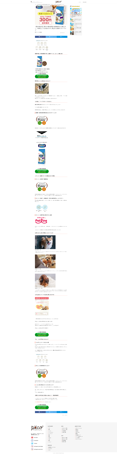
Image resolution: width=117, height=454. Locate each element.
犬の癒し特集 (64, 432)
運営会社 (77, 429)
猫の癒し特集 (64, 441)
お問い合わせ (78, 432)
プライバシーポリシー (79, 439)
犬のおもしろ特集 (64, 428)
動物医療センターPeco (52, 447)
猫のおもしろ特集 (64, 437)
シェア (41, 36)
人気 (49, 439)
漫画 (49, 436)
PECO (58, 2)
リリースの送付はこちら (79, 436)
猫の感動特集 (64, 440)
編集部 (77, 433)
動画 (49, 429)
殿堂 (49, 440)
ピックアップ (50, 433)
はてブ (63, 36)
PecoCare (50, 448)
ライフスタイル (51, 432)
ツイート (51, 36)
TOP (49, 428)
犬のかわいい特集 (64, 429)
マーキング (62, 32)
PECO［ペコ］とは (79, 428)
